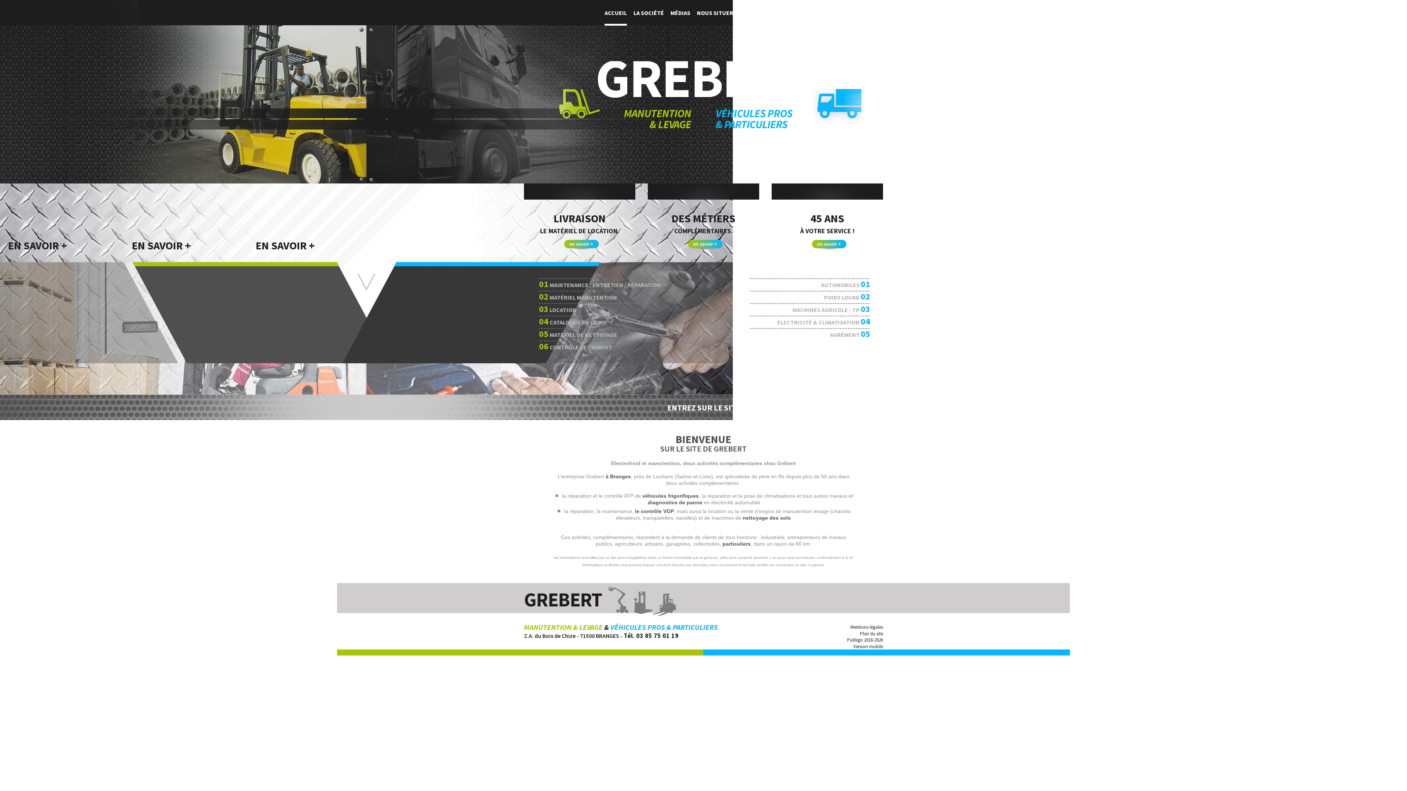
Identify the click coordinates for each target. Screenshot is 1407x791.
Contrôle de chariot (575, 346)
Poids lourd (847, 296)
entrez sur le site (703, 407)
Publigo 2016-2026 (865, 640)
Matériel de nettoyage (578, 333)
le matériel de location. (571, 230)
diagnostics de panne (675, 502)
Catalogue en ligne (572, 321)
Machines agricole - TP (831, 309)
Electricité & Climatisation (823, 321)
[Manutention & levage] (625, 109)
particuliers (737, 544)
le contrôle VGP (654, 511)
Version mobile (868, 646)
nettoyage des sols (767, 518)
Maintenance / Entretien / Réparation (600, 284)
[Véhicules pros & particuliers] (788, 109)
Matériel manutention (578, 296)
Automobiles (845, 284)
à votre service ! (813, 230)
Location (557, 309)
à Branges (618, 476)
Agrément (850, 333)
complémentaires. (691, 230)
